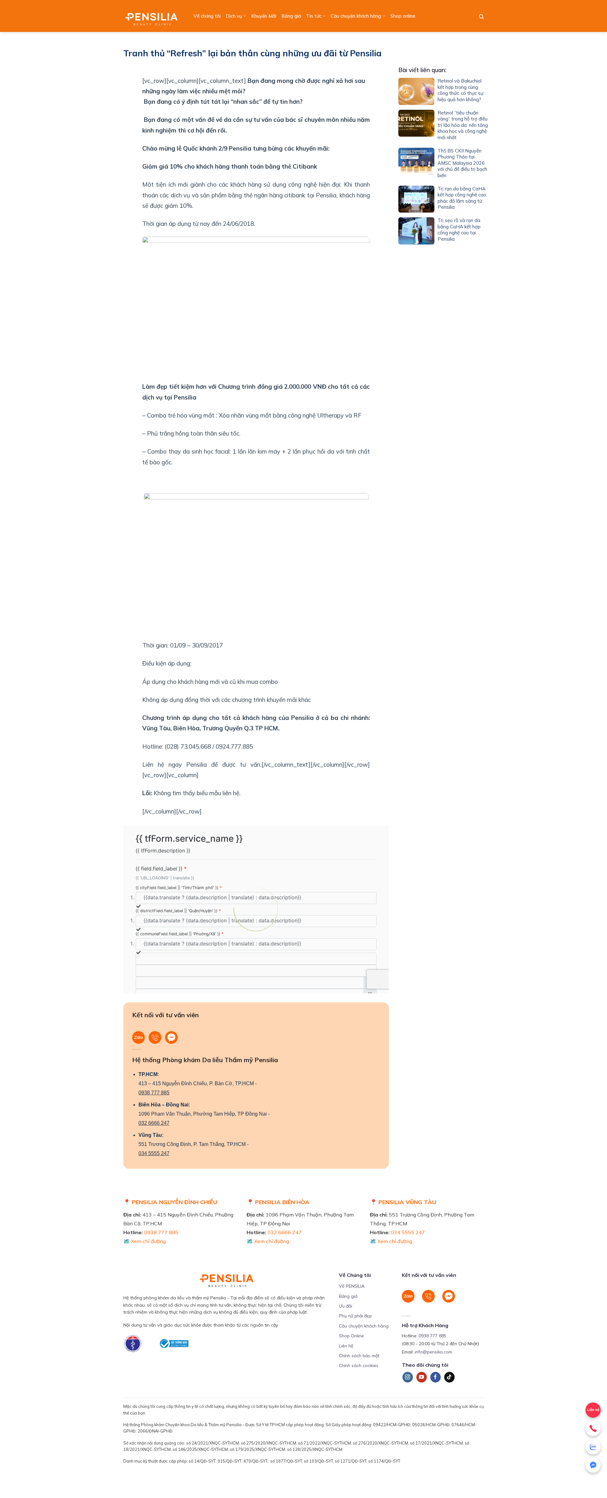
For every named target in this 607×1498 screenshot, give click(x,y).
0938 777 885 (153, 1092)
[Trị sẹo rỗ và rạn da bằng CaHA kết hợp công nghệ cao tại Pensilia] (416, 231)
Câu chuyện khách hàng (356, 16)
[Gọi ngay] (593, 1428)
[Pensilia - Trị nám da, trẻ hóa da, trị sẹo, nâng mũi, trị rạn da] (153, 16)
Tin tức (314, 16)
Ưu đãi (345, 1306)
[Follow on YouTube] (421, 1377)
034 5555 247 (153, 1153)
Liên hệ (346, 1346)
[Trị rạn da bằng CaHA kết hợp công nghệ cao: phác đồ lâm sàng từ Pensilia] (416, 199)
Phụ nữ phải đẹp (355, 1316)
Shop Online (351, 1336)
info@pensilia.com (433, 1352)
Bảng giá (291, 16)
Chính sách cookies (358, 1365)
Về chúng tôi (207, 16)
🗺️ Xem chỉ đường (144, 1241)
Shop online (402, 16)
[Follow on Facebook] (435, 1377)
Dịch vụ (234, 16)
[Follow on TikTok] (449, 1377)
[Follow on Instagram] (407, 1377)
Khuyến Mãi (263, 16)
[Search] (481, 17)
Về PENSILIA (352, 1286)
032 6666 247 (153, 1123)
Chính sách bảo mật (359, 1356)
